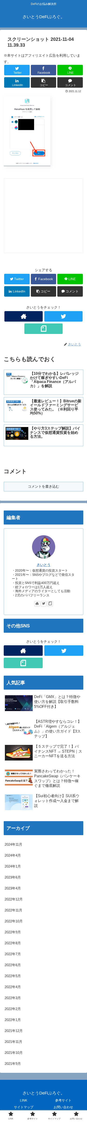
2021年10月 (14, 1053)
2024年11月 (13, 844)
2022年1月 (13, 1020)
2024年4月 (13, 855)
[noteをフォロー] (43, 328)
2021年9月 (13, 1064)
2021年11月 (13, 1042)
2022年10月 (14, 921)
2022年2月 (13, 1009)
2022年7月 (13, 954)
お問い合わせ (63, 1107)
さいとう (44, 565)
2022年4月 (13, 987)
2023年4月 (13, 888)
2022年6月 (13, 965)
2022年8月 (13, 943)
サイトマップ (23, 1107)
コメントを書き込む (43, 486)
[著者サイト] (23, 316)
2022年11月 (13, 910)
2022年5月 (13, 976)
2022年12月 (14, 899)
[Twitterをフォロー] (63, 316)
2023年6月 (13, 877)
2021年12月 (14, 1031)
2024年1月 (13, 866)
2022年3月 (13, 998)
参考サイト (63, 1100)
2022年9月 (13, 932)
